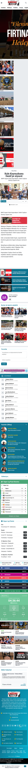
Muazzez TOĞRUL (12, 428)
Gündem (3, 7)
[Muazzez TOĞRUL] (4, 429)
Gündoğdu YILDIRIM (13, 435)
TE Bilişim (17, 756)
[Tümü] (26, 424)
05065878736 (15, 717)
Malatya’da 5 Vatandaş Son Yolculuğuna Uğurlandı (20, 664)
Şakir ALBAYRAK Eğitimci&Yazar (16, 461)
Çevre (24, 752)
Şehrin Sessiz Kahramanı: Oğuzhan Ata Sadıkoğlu (16, 450)
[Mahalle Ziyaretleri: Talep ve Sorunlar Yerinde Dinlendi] (21, 310)
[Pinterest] (8, 725)
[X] (5, 725)
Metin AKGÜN (11, 454)
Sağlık (21, 751)
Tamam (9, 762)
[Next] (20, 725)
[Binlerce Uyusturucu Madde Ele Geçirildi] (21, 626)
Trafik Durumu (19, 734)
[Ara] (26, 3)
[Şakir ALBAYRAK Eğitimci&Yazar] (4, 462)
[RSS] (25, 725)
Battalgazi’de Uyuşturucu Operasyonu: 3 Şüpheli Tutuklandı (6, 664)
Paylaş (4, 201)
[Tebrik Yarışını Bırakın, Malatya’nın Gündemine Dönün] (7, 336)
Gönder (4, 364)
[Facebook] (3, 725)
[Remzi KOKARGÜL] (4, 442)
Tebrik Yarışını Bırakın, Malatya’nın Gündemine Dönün (6, 342)
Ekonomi (17, 645)
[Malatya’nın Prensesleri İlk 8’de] (7, 625)
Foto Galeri (9, 748)
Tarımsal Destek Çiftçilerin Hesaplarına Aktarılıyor (20, 648)
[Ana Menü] (1, 2)
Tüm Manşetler (19, 739)
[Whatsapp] (23, 725)
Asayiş (21, 7)
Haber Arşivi (19, 743)
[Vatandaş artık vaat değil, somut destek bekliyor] (7, 323)
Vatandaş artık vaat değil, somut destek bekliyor (6, 329)
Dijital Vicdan (11, 470)
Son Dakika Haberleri (8, 743)
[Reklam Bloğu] (14, 370)
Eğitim (8, 752)
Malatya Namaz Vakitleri (6, 735)
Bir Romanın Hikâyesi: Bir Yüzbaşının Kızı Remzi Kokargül (17, 443)
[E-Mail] (10, 299)
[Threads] (18, 725)
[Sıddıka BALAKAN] (4, 469)
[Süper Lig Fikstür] (26, 521)
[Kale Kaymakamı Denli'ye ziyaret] (14, 191)
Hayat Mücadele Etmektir (14, 430)
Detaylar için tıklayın (14, 516)
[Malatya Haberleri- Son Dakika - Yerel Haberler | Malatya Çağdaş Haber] (13, 3)
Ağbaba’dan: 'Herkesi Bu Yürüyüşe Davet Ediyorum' (6, 316)
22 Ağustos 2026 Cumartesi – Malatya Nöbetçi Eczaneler (12, 674)
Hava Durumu (19, 732)
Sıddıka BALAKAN (12, 468)
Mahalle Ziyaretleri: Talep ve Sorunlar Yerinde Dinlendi (20, 316)
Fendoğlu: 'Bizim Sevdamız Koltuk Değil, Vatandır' (20, 342)
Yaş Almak (10, 437)
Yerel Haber (19, 752)
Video (15, 748)
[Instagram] (10, 725)
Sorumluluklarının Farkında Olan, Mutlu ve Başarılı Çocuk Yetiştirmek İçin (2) (17, 457)
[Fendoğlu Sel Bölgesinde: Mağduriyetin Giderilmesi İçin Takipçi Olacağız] (21, 323)
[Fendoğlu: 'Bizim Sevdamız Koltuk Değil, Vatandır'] (21, 336)
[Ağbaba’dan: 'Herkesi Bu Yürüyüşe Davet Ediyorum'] (7, 310)
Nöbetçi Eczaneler (8, 732)
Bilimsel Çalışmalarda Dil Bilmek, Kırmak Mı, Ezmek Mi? (16, 463)
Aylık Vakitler (5, 619)
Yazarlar (21, 748)
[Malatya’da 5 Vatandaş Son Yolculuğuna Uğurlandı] (21, 656)
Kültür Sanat (13, 752)
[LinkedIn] (13, 725)
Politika (15, 7)
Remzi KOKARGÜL (12, 441)
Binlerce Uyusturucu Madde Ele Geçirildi (19, 633)
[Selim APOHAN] (4, 297)
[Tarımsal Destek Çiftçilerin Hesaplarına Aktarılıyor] (21, 640)
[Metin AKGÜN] (4, 456)
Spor (2, 630)
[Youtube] (15, 725)
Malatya (9, 7)
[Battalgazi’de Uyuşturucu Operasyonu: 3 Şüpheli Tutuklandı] (7, 656)
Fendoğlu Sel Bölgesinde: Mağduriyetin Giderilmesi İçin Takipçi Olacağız (20, 329)
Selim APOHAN (12, 296)
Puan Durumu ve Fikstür (6, 739)
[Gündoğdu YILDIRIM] (4, 436)
